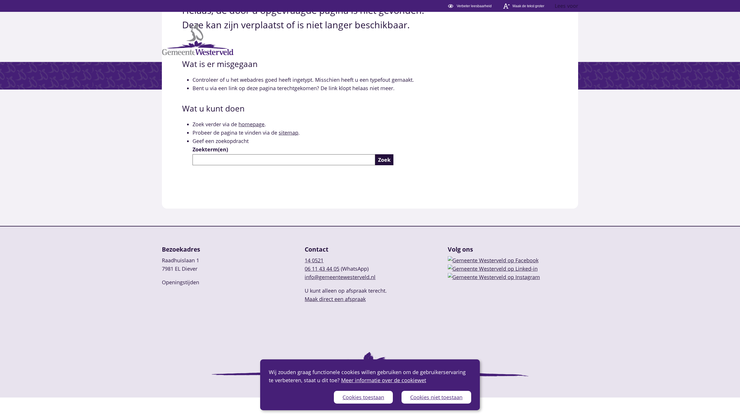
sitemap (288, 132)
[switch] (470, 6)
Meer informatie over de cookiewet (383, 380)
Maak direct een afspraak (335, 299)
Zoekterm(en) (210, 149)
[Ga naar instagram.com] (494, 277)
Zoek (384, 159)
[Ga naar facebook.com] (493, 260)
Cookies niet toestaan (436, 397)
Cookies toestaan (363, 397)
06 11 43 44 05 (322, 268)
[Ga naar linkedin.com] (493, 268)
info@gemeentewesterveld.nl (340, 277)
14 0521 (314, 260)
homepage (251, 124)
